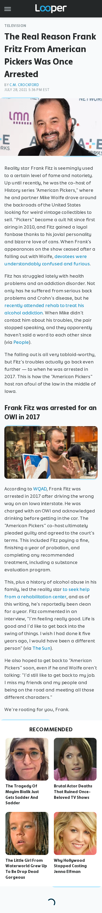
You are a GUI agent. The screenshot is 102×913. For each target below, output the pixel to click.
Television (15, 26)
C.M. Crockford (24, 85)
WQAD (40, 489)
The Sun (41, 648)
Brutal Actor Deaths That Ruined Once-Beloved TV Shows (73, 791)
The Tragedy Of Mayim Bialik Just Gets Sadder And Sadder (22, 794)
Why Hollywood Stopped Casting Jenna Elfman (70, 866)
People (21, 342)
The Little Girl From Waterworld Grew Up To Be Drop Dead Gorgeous (26, 869)
